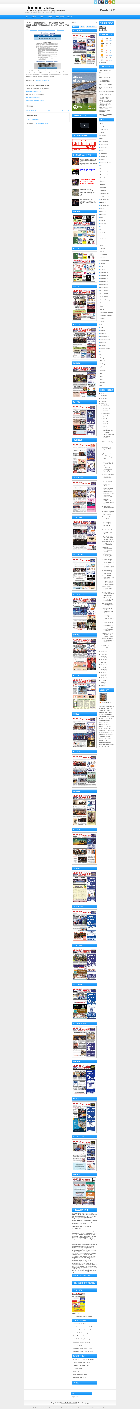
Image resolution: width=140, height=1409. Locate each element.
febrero (104, 645)
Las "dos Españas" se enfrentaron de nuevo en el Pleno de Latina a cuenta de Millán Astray (88, 202)
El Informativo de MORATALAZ (81, 1362)
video (101, 376)
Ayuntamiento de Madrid (79, 1323)
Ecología (102, 184)
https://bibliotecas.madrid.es (33, 97)
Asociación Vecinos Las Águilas (82, 1333)
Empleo (102, 208)
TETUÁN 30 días (77, 1368)
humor (102, 236)
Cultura (34, 17)
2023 (102, 401)
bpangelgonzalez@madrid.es (33, 91)
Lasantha (52, 1407)
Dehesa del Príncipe (105, 175)
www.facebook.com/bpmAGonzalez (35, 100)
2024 (102, 398)
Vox (101, 385)
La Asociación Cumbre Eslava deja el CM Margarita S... (107, 470)
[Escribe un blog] (28, 106)
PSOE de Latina (77, 1345)
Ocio (101, 306)
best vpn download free (94, 1407)
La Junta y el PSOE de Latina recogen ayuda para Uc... (107, 629)
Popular (75, 26)
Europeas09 (103, 223)
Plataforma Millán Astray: (88, 162)
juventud (102, 248)
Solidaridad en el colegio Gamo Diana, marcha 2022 (107, 449)
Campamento (104, 144)
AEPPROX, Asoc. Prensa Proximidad (83, 1359)
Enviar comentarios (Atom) (41, 123)
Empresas (103, 211)
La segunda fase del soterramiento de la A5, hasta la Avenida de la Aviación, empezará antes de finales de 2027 (88, 192)
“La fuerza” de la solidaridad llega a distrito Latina (107, 555)
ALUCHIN (103, 135)
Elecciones (103, 190)
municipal (102, 269)
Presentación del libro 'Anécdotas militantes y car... (108, 495)
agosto (104, 416)
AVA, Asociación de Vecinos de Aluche (83, 1327)
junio (104, 421)
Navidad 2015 (104, 272)
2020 (102, 654)
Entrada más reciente (31, 110)
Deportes (50, 17)
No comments (60, 30)
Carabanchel (103, 147)
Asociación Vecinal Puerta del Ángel (83, 1351)
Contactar (69, 17)
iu (100, 242)
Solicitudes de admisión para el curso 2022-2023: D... (107, 463)
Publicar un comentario (33, 119)
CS (101, 166)
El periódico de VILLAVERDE (81, 1365)
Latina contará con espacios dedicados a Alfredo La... (107, 483)
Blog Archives (91, 26)
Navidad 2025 (104, 297)
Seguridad (103, 333)
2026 (102, 393)
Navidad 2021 (104, 284)
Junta (39, 30)
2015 (102, 667)
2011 (102, 677)
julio (104, 418)
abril (104, 426)
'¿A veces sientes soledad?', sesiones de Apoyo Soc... (108, 456)
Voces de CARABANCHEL (80, 1374)
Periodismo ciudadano (106, 315)
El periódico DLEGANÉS (79, 1377)
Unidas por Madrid (105, 364)
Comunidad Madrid (105, 162)
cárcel (102, 150)
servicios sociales (50, 30)
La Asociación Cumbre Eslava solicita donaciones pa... (108, 618)
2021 (102, 651)
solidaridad (103, 345)
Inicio (27, 17)
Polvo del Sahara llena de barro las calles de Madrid (107, 538)
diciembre (105, 405)
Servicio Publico (104, 336)
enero (104, 648)
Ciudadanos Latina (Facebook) (81, 1342)
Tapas (102, 355)
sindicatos (103, 342)
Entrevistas (103, 214)
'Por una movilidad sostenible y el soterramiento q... (107, 518)
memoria (102, 263)
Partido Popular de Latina (80, 1336)
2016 (102, 664)
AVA (101, 138)
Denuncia (102, 178)
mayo (104, 423)
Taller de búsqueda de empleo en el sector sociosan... (108, 543)
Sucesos (102, 352)
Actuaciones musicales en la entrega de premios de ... (108, 501)
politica (102, 321)
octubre (105, 410)
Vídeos (42, 17)
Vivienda (102, 382)
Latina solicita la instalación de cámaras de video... (106, 525)
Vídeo (101, 379)
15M (101, 123)
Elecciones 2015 (104, 193)
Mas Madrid (103, 254)
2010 (102, 680)
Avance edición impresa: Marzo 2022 (107, 588)
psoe (101, 327)
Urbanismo (103, 370)
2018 (102, 659)
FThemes (38, 1407)
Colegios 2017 (104, 156)
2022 (102, 404)
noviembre (105, 408)
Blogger (90, 1316)
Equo (101, 217)
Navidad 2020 (104, 281)
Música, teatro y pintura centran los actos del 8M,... (108, 594)
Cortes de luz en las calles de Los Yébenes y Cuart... (108, 635)
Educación (103, 187)
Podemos (102, 318)
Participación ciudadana (106, 312)
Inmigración (103, 239)
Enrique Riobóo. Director (106, 703)
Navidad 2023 (104, 291)
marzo (104, 429)
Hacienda (102, 233)
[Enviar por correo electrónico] (27, 106)
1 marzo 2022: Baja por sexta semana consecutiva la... (107, 640)
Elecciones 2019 (104, 199)
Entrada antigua (65, 110)
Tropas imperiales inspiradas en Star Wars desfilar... (108, 572)
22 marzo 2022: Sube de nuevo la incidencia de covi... (108, 477)
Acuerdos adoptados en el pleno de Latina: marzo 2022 (108, 561)
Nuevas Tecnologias (105, 300)
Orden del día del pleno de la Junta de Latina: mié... (107, 599)
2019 (102, 657)
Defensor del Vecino (105, 172)
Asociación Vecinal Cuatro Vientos (82, 1348)
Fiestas (102, 227)
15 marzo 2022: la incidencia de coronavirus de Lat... (107, 531)
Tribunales (103, 361)
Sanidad (102, 330)
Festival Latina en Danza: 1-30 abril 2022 (107, 443)
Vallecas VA (76, 1371)
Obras (102, 303)
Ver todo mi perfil (105, 746)
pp (101, 324)
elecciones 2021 (104, 202)
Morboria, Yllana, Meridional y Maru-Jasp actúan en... (108, 566)
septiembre (106, 413)
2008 (102, 685)
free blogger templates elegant (81, 1407)
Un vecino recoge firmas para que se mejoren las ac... (108, 604)
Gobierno (102, 230)
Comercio (102, 159)
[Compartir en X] (30, 106)
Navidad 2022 (104, 287)
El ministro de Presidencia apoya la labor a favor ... (108, 507)
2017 (102, 662)
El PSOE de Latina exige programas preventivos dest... (108, 583)
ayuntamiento (33, 30)
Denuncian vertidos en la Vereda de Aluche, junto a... (107, 490)
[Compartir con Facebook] (32, 106)
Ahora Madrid (104, 129)
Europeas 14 (103, 220)
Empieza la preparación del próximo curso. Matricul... (107, 549)
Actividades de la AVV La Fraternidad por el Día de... (107, 611)
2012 (102, 675)
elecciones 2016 (104, 196)
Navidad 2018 (104, 275)
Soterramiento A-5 (105, 348)
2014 (102, 670)
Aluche (102, 132)
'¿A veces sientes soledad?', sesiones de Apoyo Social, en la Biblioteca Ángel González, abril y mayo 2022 (47, 24)
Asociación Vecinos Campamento (82, 1330)
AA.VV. (102, 126)
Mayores (43, 30)
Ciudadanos (103, 153)
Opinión (102, 309)
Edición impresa (60, 17)
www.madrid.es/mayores (42, 80)
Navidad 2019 (104, 278)
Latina (102, 251)
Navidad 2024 (104, 294)
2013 (102, 672)
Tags (82, 26)
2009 (102, 683)
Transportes (103, 358)
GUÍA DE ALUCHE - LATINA (39, 8)
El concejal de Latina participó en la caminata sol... (108, 513)
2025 (102, 396)
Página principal (76, 1396)
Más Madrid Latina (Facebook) (81, 1339)
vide (101, 373)
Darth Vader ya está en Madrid (107, 431)
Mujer (101, 266)
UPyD (101, 367)
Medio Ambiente (104, 260)
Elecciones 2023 (104, 205)
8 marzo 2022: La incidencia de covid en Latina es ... (108, 577)
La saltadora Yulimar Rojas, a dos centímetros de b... (108, 624)
